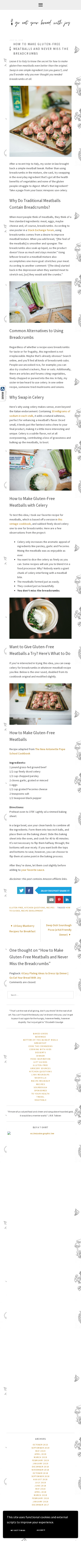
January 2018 (40, 1501)
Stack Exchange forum (41, 230)
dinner (40, 1056)
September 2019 (40, 1448)
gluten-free (16, 907)
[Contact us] (51, 899)
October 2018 (40, 1473)
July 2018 (40, 1482)
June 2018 (40, 1485)
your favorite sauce (32, 870)
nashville (41, 1078)
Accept (41, 1530)
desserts (40, 1052)
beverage (40, 1037)
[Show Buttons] (5, 393)
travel (40, 1097)
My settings (18, 1530)
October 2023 (40, 1444)
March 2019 (40, 1457)
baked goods (40, 1033)
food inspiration (40, 1059)
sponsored (40, 1090)
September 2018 (40, 1476)
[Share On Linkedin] (67, 899)
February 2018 (40, 1498)
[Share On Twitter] (21, 890)
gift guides (40, 1062)
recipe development (32, 910)
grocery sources (40, 1068)
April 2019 (41, 1454)
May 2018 (40, 1489)
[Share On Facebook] (29, 890)
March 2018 (40, 1495)
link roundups (40, 1074)
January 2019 (40, 1463)
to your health (40, 1093)
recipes (50, 907)
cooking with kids (40, 1049)
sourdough (40, 1087)
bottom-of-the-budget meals (40, 1040)
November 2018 (40, 1470)
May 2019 (40, 1451)
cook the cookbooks (41, 1046)
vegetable (41, 1100)
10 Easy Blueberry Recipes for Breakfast (22, 928)
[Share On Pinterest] (59, 899)
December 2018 (40, 1466)
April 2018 (41, 1492)
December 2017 (40, 1505)
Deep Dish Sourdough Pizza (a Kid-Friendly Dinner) (59, 929)
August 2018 (40, 1479)
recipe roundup (40, 1081)
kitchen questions (34, 907)
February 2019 (40, 1460)
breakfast (40, 1043)
